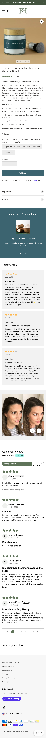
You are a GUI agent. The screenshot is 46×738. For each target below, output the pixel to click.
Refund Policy (7, 670)
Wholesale (6, 682)
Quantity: (5, 159)
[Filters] (35, 464)
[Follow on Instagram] (4, 707)
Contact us (6, 674)
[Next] (43, 2)
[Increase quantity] (14, 164)
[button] (7, 76)
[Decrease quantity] (5, 164)
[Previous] (2, 2)
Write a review (10, 464)
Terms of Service (8, 678)
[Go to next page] (38, 631)
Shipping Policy (8, 666)
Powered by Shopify (21, 731)
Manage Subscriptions (10, 662)
